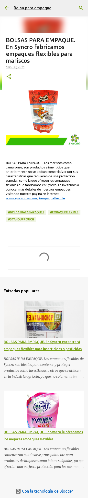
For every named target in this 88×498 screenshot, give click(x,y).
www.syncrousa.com (21, 198)
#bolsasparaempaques (26, 212)
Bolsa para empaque (32, 8)
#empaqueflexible (52, 198)
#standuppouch (21, 219)
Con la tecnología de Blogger (47, 491)
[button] (9, 77)
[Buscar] (81, 8)
